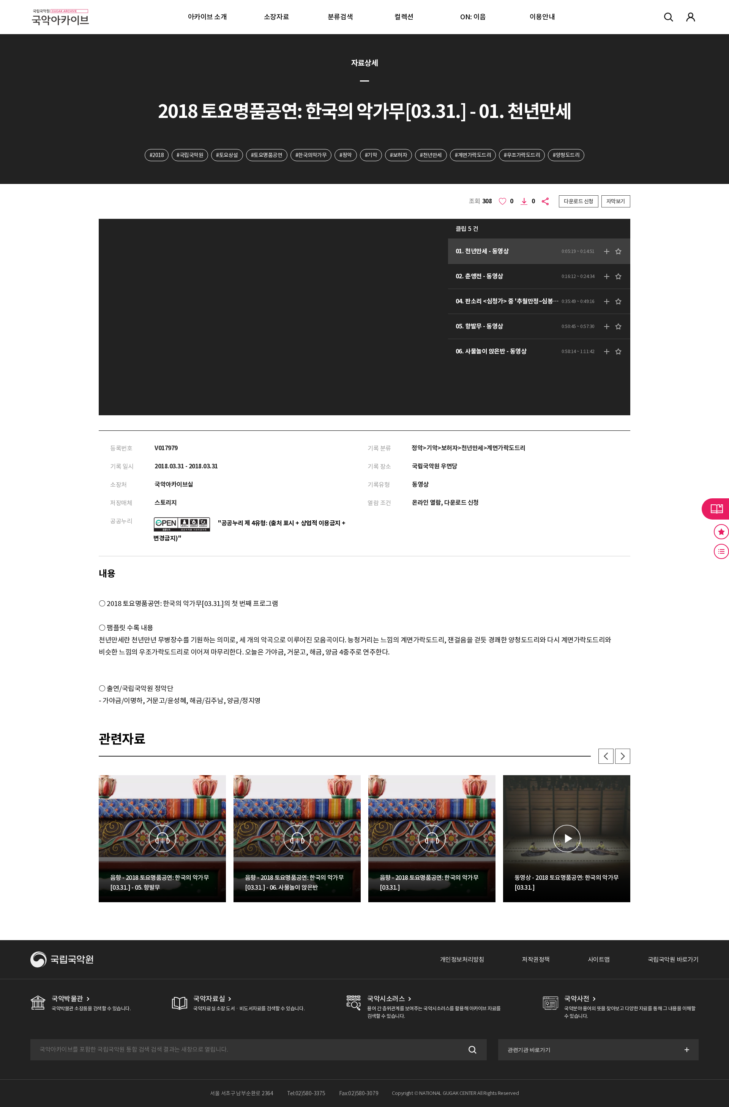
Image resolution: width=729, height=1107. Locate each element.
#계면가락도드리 (473, 155)
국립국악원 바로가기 (673, 959)
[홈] (60, 8)
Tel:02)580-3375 (306, 1093)
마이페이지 (691, 17)
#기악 (371, 155)
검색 (471, 1050)
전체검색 (669, 17)
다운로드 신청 (578, 201)
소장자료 (276, 17)
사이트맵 (599, 959)
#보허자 (398, 155)
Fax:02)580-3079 (359, 1093)
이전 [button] (606, 756)
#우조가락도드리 (522, 155)
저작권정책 (536, 959)
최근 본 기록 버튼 (721, 551)
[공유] (547, 201)
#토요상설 (227, 155)
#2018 (157, 155)
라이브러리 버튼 (715, 509)
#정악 (345, 155)
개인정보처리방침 (462, 959)
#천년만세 (431, 155)
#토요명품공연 (266, 155)
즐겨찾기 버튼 (721, 531)
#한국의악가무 (311, 155)
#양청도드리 (566, 155)
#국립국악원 (190, 155)
